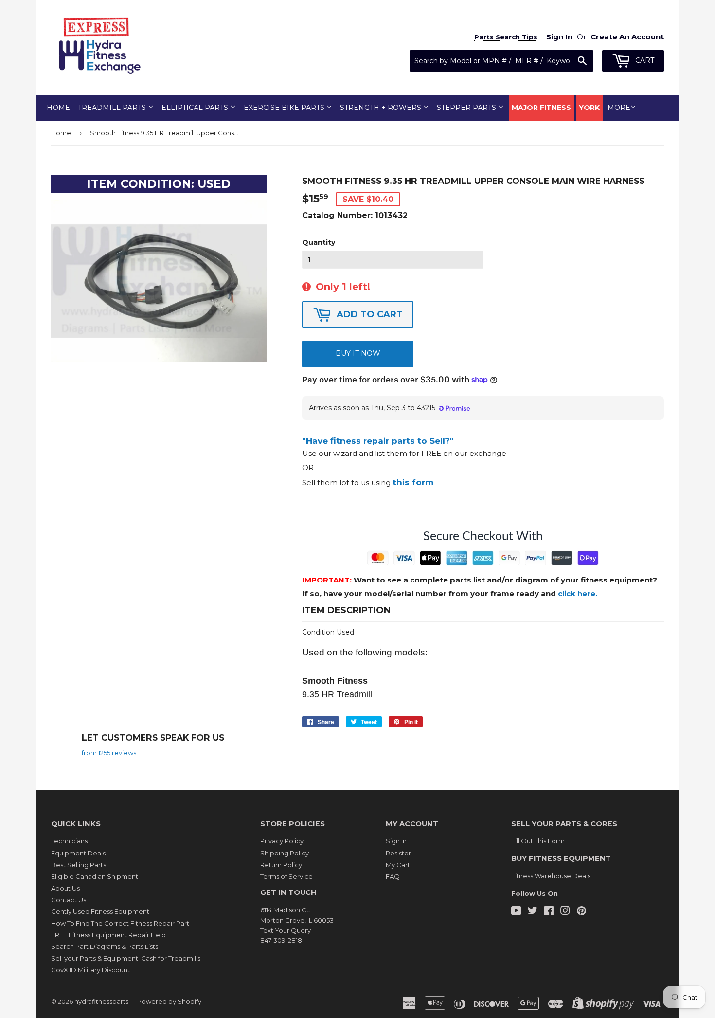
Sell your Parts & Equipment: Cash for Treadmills (125, 958)
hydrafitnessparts (101, 1001)
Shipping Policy (284, 853)
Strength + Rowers (381, 107)
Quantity (318, 242)
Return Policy (281, 865)
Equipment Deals (78, 853)
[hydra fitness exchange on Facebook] (549, 912)
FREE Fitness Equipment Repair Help (108, 935)
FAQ (393, 876)
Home (58, 107)
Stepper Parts (467, 107)
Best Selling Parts (78, 865)
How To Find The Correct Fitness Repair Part (120, 923)
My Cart (398, 865)
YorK (589, 107)
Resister (398, 853)
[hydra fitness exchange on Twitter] (532, 912)
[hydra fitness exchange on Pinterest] (581, 912)
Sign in (559, 36)
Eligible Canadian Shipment (94, 876)
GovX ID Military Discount (90, 970)
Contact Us (68, 900)
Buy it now (358, 353)
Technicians (69, 841)
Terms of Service (286, 876)
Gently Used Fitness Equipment (100, 911)
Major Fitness (541, 107)
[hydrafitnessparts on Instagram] (565, 912)
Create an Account (627, 36)
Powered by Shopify (169, 1001)
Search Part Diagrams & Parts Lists (104, 946)
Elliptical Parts (195, 107)
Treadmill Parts (113, 107)
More (619, 107)
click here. (577, 593)
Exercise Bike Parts (285, 107)
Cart (643, 60)
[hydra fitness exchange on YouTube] (516, 912)
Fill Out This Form (538, 841)
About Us (65, 888)
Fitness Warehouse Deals (550, 876)
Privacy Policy (282, 841)
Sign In (396, 841)
